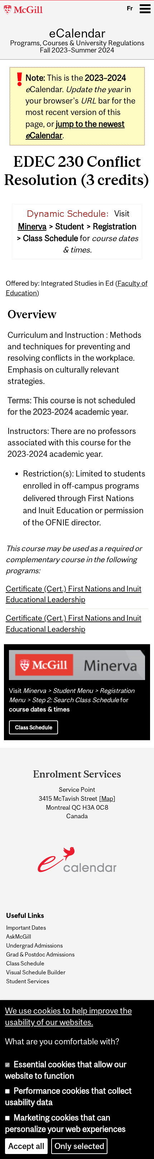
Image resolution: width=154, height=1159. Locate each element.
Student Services (27, 981)
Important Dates (26, 927)
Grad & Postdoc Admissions (40, 954)
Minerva (32, 226)
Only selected (79, 1146)
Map (107, 798)
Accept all (26, 1146)
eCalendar (77, 33)
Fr (130, 8)
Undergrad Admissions (34, 945)
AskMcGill (18, 936)
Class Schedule (33, 727)
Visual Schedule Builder (36, 972)
